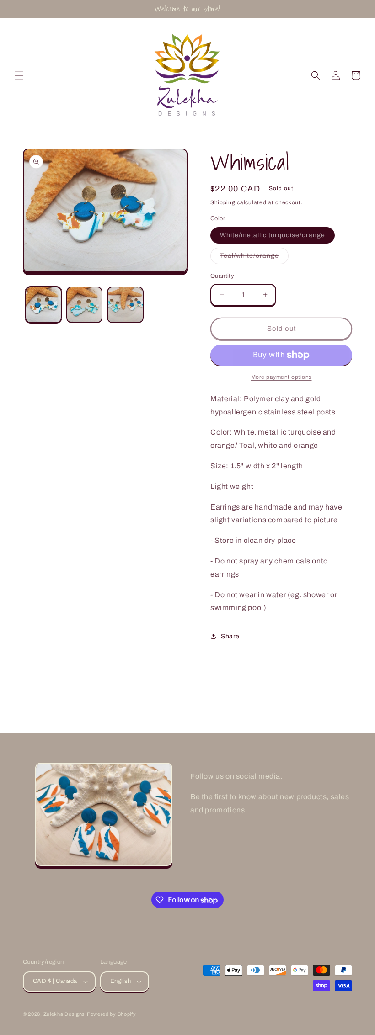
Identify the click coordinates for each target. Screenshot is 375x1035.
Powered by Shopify (111, 1014)
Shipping (223, 202)
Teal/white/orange (254, 258)
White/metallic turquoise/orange (277, 237)
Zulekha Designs (64, 1014)
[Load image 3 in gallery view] (125, 305)
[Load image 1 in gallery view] (43, 305)
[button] (19, 75)
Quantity (222, 276)
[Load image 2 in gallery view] (84, 305)
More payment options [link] (281, 377)
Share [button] (230, 636)
